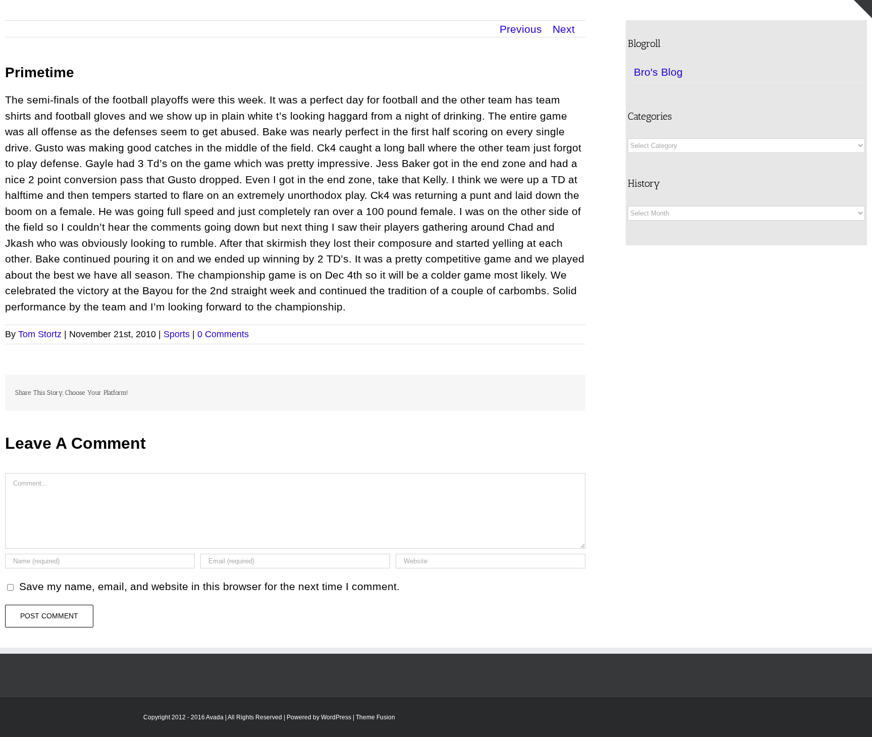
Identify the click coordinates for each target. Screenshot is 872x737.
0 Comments (223, 334)
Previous (521, 29)
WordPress (336, 717)
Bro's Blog (658, 72)
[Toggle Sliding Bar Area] (863, 9)
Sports (177, 334)
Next (564, 29)
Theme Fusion (375, 717)
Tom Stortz (40, 334)
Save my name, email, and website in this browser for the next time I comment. (209, 586)
